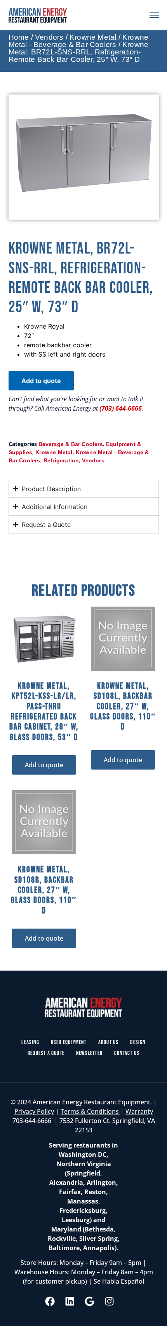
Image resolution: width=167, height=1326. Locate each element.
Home (19, 37)
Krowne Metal (93, 37)
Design (137, 1042)
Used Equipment (69, 1042)
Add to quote (41, 381)
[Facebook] (50, 1301)
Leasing (30, 1042)
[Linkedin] (70, 1301)
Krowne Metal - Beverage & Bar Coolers (79, 41)
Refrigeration (61, 460)
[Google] (89, 1301)
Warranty (139, 1111)
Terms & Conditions (90, 1111)
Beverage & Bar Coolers (70, 444)
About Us (108, 1042)
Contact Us (126, 1053)
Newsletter (89, 1053)
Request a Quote (46, 1053)
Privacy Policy (34, 1111)
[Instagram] (109, 1301)
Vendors (49, 37)
